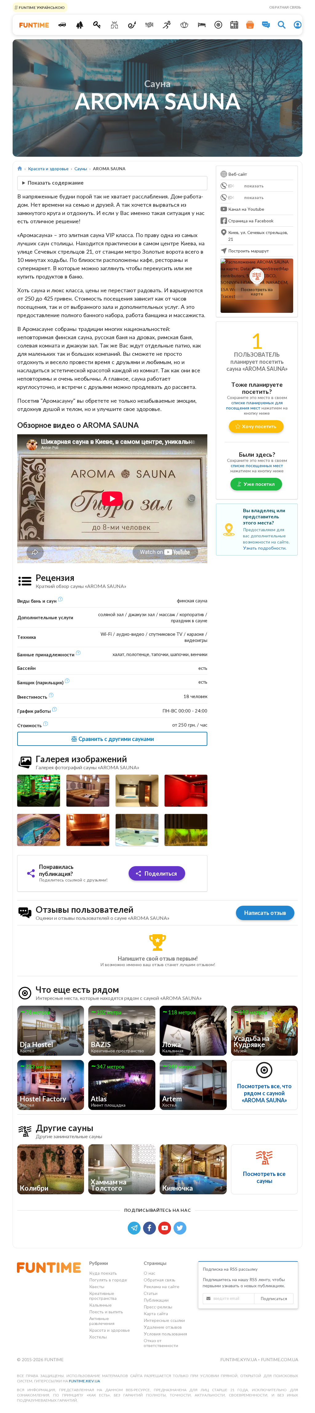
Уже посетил (259, 484)
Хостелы (98, 1336)
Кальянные (100, 1304)
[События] (234, 24)
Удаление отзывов (163, 1327)
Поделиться (160, 873)
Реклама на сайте (161, 1286)
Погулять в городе (108, 1279)
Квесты (96, 1286)
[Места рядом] (218, 24)
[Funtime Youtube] (165, 1227)
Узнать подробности (264, 548)
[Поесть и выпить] (149, 24)
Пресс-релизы (158, 1306)
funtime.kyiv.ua (239, 1359)
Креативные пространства (103, 1296)
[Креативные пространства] (114, 24)
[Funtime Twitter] (180, 1227)
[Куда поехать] (62, 24)
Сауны (80, 168)
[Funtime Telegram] (135, 1227)
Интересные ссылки (164, 1320)
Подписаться (274, 1298)
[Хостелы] (201, 24)
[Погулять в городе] (79, 24)
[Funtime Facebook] (150, 1227)
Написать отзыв (265, 912)
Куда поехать (103, 1273)
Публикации (156, 1300)
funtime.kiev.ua (84, 1381)
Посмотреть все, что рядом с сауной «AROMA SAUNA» (264, 1093)
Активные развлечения (101, 1321)
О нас (149, 1273)
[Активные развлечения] (167, 24)
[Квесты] (97, 24)
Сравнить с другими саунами (115, 738)
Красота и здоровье (48, 168)
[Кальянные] (132, 24)
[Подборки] (250, 24)
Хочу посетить (259, 426)
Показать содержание (56, 182)
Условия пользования (165, 1333)
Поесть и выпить (106, 1311)
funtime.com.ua (279, 1359)
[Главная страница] (19, 168)
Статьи (151, 1293)
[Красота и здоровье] (184, 24)
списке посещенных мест (257, 465)
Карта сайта (156, 1313)
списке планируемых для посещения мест (254, 405)
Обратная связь (285, 7)
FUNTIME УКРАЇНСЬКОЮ (41, 7)
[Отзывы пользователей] (266, 24)
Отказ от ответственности (161, 1343)
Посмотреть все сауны (264, 1177)
